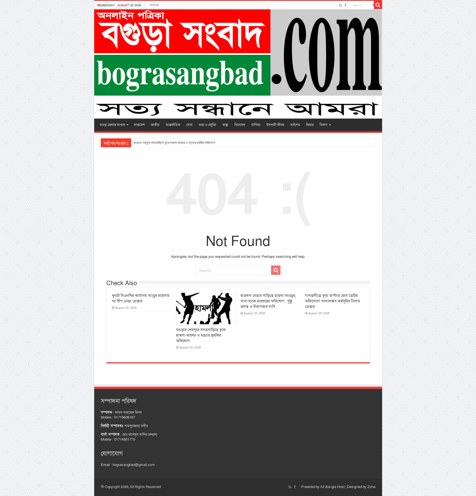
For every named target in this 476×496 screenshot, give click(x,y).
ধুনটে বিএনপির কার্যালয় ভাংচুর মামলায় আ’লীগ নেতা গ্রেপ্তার (140, 298)
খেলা (189, 124)
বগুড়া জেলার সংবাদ (112, 124)
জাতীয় (155, 124)
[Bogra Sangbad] (238, 64)
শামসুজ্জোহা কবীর (136, 425)
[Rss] (341, 5)
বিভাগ (324, 124)
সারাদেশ (139, 124)
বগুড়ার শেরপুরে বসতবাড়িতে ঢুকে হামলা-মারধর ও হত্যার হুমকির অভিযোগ (174, 143)
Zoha (371, 486)
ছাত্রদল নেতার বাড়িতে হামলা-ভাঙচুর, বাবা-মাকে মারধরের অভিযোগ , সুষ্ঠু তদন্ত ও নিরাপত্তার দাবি (268, 301)
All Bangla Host (332, 486)
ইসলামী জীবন (275, 124)
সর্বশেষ (295, 124)
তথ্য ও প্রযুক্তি (207, 124)
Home (154, 5)
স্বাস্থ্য (225, 124)
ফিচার (309, 124)
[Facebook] (345, 5)
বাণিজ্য (255, 124)
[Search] (378, 5)
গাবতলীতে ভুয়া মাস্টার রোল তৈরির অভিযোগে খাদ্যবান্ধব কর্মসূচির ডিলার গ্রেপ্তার (332, 301)
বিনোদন (239, 124)
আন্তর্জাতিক (173, 124)
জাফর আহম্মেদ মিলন (128, 412)
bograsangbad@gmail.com (134, 464)
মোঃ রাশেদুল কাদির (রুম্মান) (139, 434)
